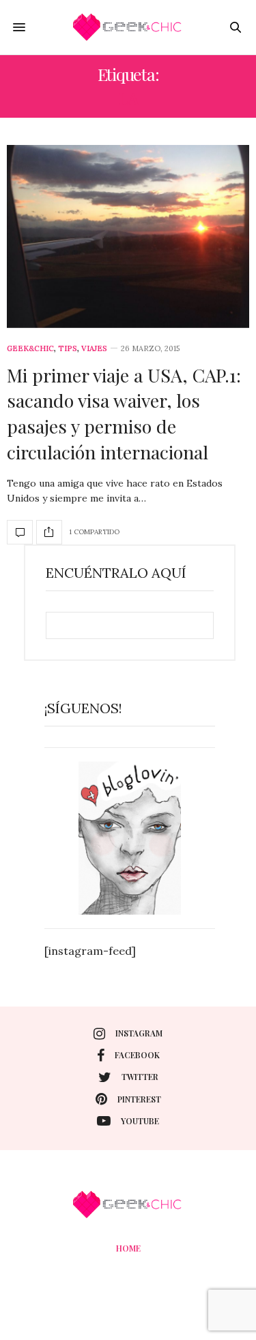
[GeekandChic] (128, 27)
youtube (140, 1120)
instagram (138, 1033)
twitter (140, 1076)
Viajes (94, 349)
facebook (137, 1054)
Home (128, 1248)
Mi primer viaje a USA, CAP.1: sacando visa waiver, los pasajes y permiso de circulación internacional (124, 413)
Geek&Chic (30, 349)
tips (67, 349)
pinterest (139, 1099)
